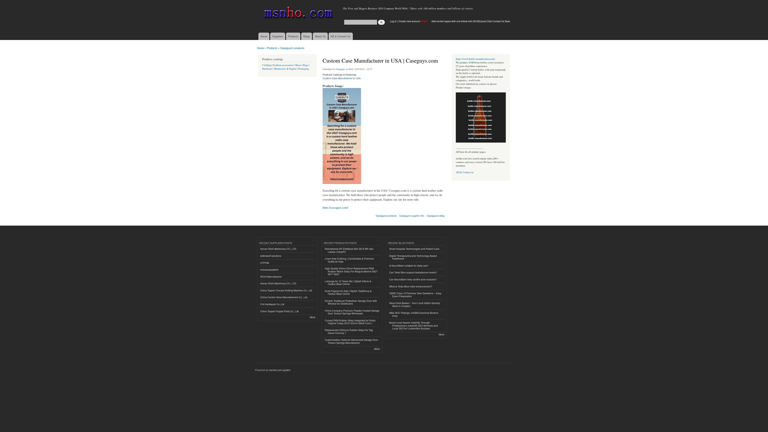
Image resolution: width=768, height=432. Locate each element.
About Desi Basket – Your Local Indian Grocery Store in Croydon (414, 304)
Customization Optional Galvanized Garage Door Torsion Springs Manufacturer (351, 341)
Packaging (303, 68)
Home (263, 36)
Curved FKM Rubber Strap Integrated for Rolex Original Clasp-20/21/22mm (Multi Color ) (350, 322)
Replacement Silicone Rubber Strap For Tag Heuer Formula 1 (349, 331)
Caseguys (340, 69)
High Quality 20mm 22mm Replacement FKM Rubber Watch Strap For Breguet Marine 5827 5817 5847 (351, 271)
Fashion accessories (283, 65)
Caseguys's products (292, 48)
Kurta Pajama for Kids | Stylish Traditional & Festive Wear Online (348, 292)
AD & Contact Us (341, 36)
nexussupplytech (269, 269)
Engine (292, 68)
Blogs (306, 36)
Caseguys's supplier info (411, 215)
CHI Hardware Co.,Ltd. (272, 304)
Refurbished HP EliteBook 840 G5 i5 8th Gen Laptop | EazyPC (349, 250)
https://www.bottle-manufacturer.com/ (475, 59)
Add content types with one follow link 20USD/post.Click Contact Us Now (470, 21)
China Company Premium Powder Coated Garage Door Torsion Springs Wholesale (352, 312)
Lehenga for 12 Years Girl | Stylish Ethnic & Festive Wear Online (348, 282)
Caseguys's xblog (435, 215)
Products (293, 36)
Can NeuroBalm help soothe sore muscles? (413, 279)
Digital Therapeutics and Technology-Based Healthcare (413, 257)
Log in (393, 21)
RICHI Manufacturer (271, 276)
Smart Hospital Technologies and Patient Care (414, 248)
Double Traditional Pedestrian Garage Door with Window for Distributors (351, 302)
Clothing (266, 65)
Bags (305, 65)
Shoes (298, 65)
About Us (320, 36)
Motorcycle (280, 68)
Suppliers (277, 36)
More (312, 317)
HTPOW (264, 262)
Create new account (409, 21)
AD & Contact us (465, 172)
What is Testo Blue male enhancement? (410, 286)
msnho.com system (279, 370)
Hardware (267, 68)
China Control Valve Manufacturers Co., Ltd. (284, 297)
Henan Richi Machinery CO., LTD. (278, 248)
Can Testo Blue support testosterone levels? (413, 272)
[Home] (297, 13)
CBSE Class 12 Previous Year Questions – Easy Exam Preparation (415, 294)
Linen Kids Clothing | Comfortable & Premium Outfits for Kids (349, 260)
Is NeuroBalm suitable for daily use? (408, 265)
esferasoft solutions (270, 255)
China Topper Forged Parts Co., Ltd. (279, 311)
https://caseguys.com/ (335, 207)
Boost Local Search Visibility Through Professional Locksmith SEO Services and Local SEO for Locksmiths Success (413, 325)
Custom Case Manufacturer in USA (342, 78)
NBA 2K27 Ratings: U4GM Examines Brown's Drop (413, 314)
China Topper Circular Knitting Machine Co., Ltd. (286, 290)
